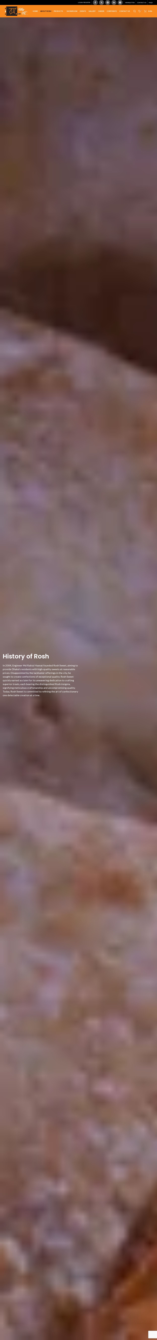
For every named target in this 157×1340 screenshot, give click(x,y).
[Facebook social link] (95, 2)
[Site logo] (17, 11)
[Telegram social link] (120, 2)
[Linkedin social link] (113, 2)
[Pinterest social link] (107, 2)
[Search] (134, 11)
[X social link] (101, 2)
